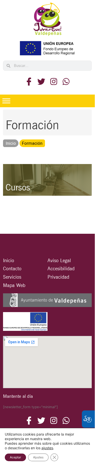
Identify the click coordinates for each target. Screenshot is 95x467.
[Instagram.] (53, 81)
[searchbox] (50, 65)
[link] (47, 19)
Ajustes (38, 457)
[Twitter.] (41, 81)
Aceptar (15, 457)
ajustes (47, 448)
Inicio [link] (11, 143)
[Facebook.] (29, 81)
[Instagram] (66, 420)
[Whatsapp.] (66, 81)
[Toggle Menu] (6, 100)
